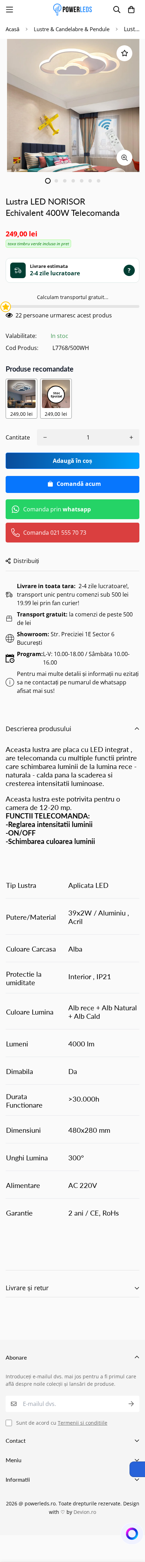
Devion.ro (85, 1512)
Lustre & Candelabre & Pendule (71, 29)
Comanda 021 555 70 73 (54, 532)
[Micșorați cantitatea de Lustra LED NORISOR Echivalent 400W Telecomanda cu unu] (45, 437)
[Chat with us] (131, 1535)
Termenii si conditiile (82, 1422)
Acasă (12, 29)
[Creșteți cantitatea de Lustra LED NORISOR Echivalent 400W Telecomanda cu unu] (131, 437)
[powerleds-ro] (72, 9)
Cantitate (18, 437)
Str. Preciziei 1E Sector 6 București (65, 638)
